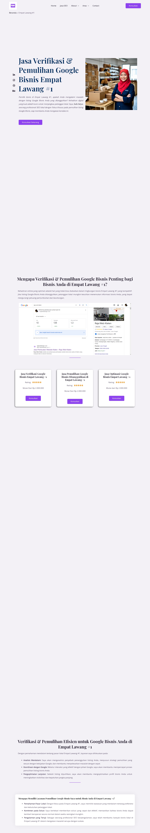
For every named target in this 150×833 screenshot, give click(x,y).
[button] (133, 5)
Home (53, 5)
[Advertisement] (75, 30)
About (74, 5)
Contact (96, 5)
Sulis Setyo (78, 104)
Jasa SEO (64, 5)
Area (85, 5)
